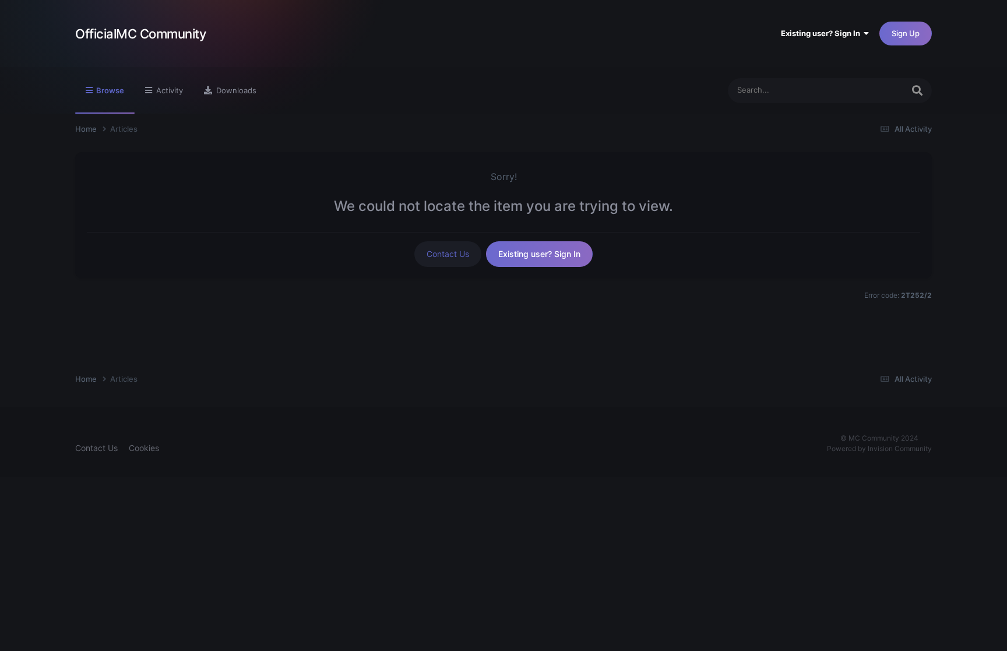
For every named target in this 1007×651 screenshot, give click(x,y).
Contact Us (448, 254)
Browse (109, 90)
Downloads (235, 90)
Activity (168, 90)
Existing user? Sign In (822, 33)
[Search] (917, 90)
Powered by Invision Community (879, 448)
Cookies (144, 448)
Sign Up (906, 33)
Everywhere (867, 90)
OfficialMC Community (140, 33)
